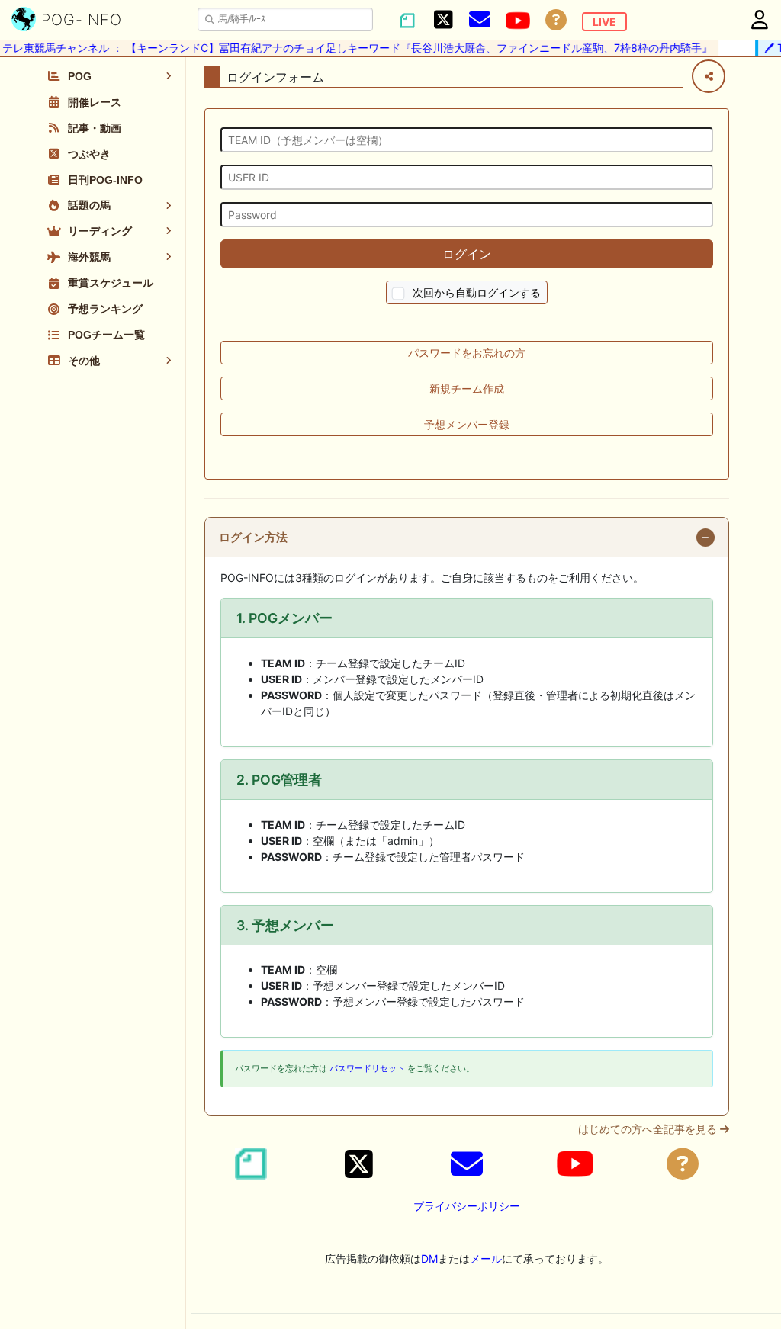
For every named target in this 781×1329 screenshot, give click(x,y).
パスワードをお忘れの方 (466, 352)
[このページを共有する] (708, 76)
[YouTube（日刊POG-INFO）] (518, 20)
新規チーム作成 (466, 388)
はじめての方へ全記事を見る (649, 1129)
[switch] (398, 293)
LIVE (604, 21)
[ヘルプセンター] (556, 20)
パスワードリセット (367, 1068)
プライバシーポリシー (466, 1205)
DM (429, 1258)
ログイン (466, 254)
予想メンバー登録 (466, 424)
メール (486, 1258)
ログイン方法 (253, 537)
